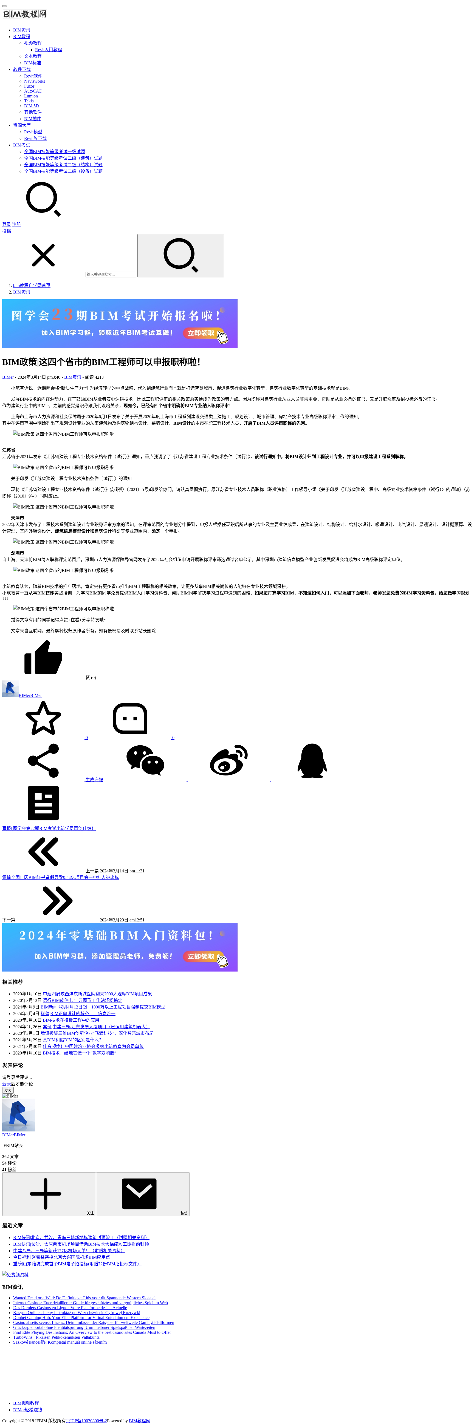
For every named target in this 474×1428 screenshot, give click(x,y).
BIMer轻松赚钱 (27, 1409)
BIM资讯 (21, 30)
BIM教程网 (139, 1420)
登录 (6, 224)
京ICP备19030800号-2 (86, 1420)
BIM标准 (32, 63)
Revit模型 (33, 132)
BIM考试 (21, 145)
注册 (16, 224)
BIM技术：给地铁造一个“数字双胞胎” (79, 1053)
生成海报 (93, 779)
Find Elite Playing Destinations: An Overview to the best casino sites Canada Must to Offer (92, 1332)
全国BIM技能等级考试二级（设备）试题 (63, 171)
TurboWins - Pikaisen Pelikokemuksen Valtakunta (56, 1337)
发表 (8, 1090)
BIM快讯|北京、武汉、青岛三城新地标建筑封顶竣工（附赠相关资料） (81, 1237)
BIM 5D (31, 106)
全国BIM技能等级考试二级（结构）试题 (63, 164)
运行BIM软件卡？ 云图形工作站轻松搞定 (82, 1000)
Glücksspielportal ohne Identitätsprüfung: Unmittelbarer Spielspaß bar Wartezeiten (84, 1327)
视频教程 (33, 43)
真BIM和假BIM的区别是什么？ (73, 1040)
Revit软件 (33, 76)
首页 (31, 285)
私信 (184, 1213)
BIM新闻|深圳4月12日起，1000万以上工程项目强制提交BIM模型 (103, 1007)
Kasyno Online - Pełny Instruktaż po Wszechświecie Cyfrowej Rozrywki (76, 1312)
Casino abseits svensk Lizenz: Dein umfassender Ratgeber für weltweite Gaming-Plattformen (93, 1322)
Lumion (31, 96)
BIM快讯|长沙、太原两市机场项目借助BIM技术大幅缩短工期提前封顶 (81, 1244)
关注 (90, 1213)
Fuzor (29, 86)
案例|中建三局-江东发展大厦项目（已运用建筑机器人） (96, 1026)
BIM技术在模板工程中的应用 (71, 1020)
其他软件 (33, 112)
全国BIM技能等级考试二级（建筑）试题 (63, 158)
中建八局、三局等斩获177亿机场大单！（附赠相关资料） (69, 1250)
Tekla (29, 101)
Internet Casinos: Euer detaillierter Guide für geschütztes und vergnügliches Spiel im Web (90, 1302)
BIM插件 (32, 118)
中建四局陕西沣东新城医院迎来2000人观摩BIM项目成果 (97, 994)
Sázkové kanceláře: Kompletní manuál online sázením (60, 1342)
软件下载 (22, 69)
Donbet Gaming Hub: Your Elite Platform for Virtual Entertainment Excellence (81, 1317)
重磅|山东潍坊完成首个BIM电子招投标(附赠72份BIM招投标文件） (77, 1264)
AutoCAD (33, 91)
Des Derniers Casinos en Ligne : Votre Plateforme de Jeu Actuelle (70, 1307)
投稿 (6, 231)
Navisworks (34, 81)
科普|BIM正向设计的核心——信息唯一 (78, 1013)
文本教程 (33, 56)
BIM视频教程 (26, 1403)
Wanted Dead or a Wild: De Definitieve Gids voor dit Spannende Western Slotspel (84, 1297)
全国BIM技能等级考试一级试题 (54, 151)
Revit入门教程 (48, 49)
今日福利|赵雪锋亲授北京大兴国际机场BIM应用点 (61, 1257)
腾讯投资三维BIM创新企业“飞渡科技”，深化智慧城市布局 (97, 1033)
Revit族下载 (35, 138)
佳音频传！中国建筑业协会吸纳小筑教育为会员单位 (93, 1046)
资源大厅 (22, 125)
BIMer (8, 377)
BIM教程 (21, 36)
